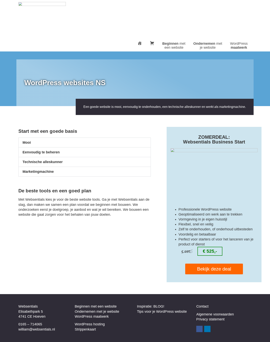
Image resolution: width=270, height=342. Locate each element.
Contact (202, 306)
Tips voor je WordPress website (162, 312)
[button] (85, 142)
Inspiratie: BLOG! (150, 306)
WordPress (239, 45)
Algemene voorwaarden (215, 314)
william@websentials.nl (36, 329)
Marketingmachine (38, 172)
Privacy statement (210, 319)
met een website (173, 45)
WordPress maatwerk (92, 316)
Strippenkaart (85, 329)
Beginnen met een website (96, 306)
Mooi (27, 142)
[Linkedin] (207, 329)
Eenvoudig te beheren (41, 152)
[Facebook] (199, 329)
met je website (207, 45)
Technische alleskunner (43, 162)
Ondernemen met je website (97, 312)
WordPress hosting (90, 324)
